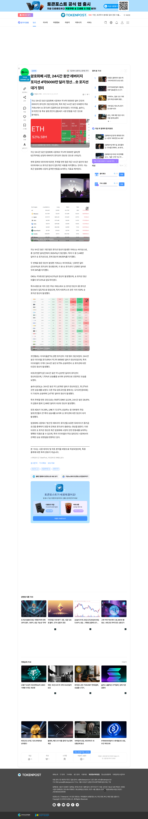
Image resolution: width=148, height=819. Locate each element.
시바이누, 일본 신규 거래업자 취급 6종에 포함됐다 (116, 99)
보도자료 (51, 463)
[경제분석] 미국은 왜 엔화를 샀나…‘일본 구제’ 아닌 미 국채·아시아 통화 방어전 (114, 157)
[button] (125, 70)
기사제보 (42, 463)
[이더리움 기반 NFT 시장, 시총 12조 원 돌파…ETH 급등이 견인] (60, 608)
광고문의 (34, 463)
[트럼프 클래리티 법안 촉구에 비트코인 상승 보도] (102, 81)
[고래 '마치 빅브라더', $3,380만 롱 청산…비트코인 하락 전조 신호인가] (113, 608)
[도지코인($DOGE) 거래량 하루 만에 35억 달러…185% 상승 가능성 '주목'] (33, 608)
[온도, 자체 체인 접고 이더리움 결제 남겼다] (102, 119)
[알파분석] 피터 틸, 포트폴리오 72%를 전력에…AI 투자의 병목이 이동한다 (114, 148)
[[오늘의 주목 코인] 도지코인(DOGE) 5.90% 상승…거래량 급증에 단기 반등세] (87, 608)
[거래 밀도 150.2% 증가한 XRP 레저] (102, 109)
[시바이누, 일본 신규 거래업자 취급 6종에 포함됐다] (102, 100)
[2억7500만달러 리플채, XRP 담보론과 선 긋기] (102, 91)
